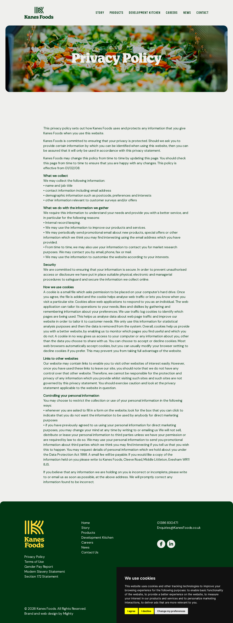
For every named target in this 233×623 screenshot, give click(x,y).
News (187, 12)
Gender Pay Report (38, 567)
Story (100, 12)
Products (117, 12)
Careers (172, 12)
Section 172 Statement (41, 576)
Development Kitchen (145, 12)
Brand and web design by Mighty (48, 613)
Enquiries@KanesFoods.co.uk (178, 528)
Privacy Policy (34, 557)
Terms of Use (34, 562)
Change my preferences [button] (171, 611)
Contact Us (90, 552)
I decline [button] (146, 611)
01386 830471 (167, 523)
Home (85, 523)
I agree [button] (131, 611)
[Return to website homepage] (38, 13)
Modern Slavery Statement (44, 571)
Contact (202, 12)
